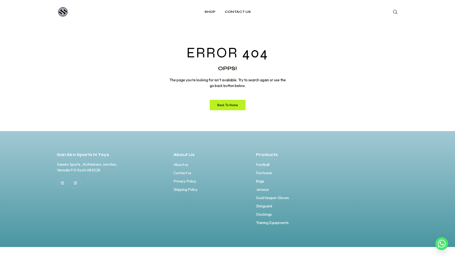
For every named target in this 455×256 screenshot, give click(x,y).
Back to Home (227, 105)
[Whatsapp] (441, 243)
